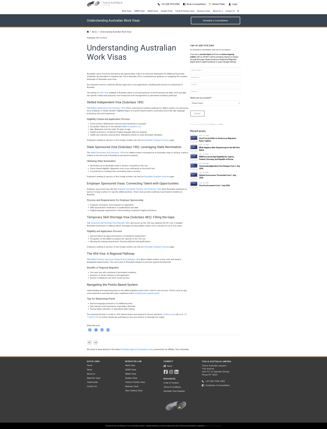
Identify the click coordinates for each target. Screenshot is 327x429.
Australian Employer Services (156, 140)
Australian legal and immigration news (137, 349)
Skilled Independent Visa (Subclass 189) (108, 108)
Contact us (167, 314)
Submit (197, 113)
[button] (238, 11)
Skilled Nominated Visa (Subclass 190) (107, 152)
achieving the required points (147, 293)
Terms (221, 124)
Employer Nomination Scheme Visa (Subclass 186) (139, 189)
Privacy (212, 124)
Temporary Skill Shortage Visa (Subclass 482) (110, 223)
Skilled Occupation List (131, 126)
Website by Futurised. (213, 426)
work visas (103, 93)
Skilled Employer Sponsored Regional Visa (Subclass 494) (115, 259)
